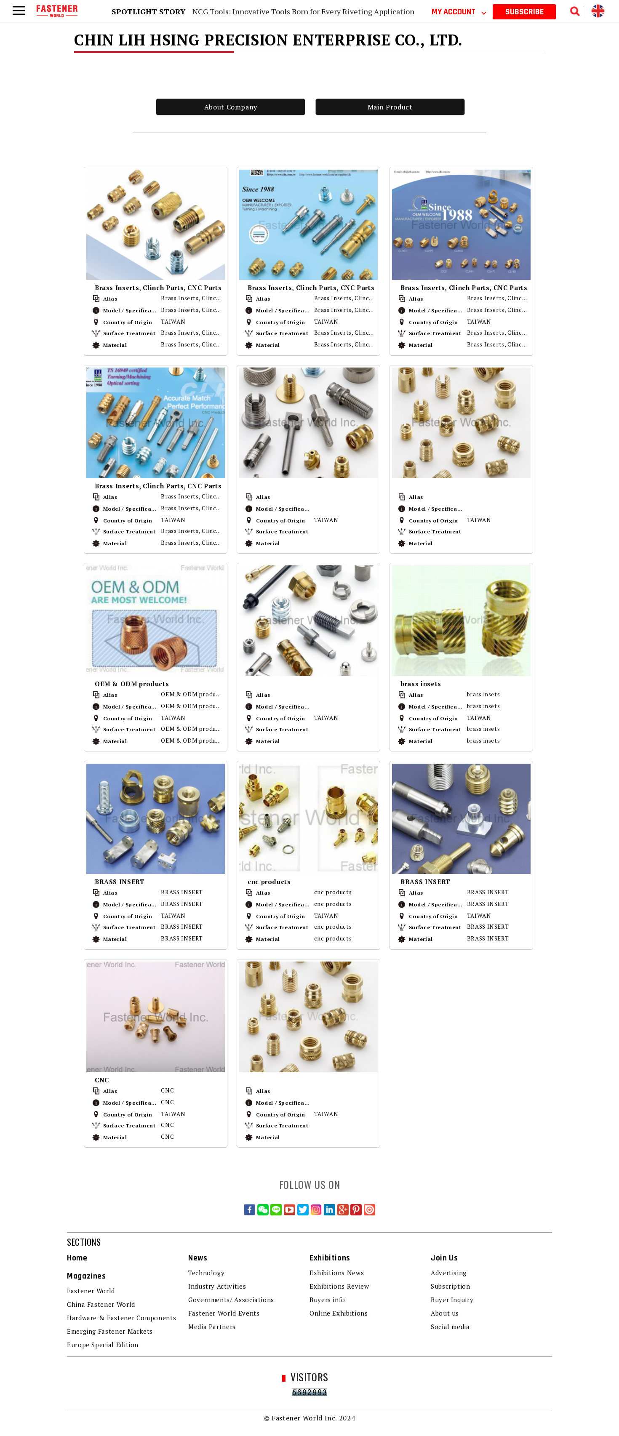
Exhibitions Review (339, 1286)
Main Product (390, 107)
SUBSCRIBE (524, 11)
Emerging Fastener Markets (110, 1331)
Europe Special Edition (103, 1344)
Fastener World (91, 1291)
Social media (450, 1326)
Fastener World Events (223, 1313)
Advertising (449, 1272)
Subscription (450, 1286)
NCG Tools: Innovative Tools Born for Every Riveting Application (303, 11)
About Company (230, 107)
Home (77, 1258)
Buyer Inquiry (452, 1299)
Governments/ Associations (231, 1299)
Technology (206, 1272)
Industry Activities (217, 1286)
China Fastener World (101, 1304)
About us (445, 1313)
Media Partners (212, 1326)
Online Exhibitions (339, 1313)
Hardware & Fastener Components (121, 1317)
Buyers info (327, 1299)
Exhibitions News (337, 1272)
